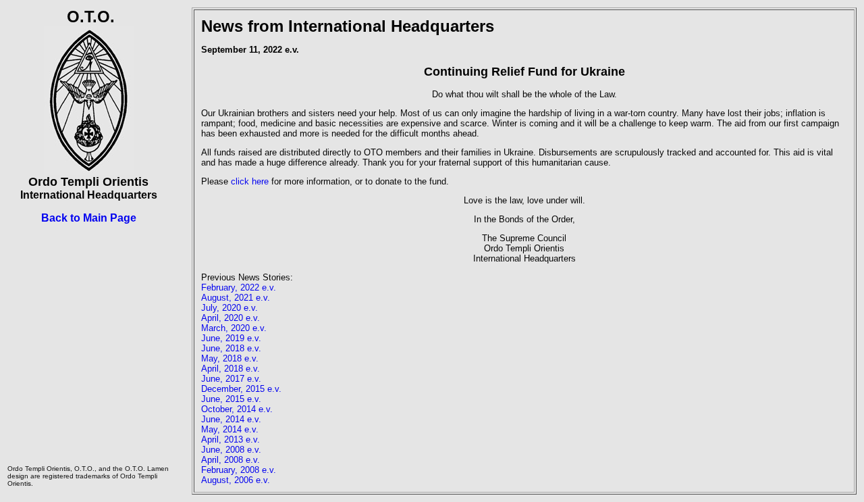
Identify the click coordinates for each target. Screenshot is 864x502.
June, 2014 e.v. (231, 419)
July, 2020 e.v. (229, 308)
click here (250, 181)
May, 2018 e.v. (230, 358)
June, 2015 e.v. (231, 399)
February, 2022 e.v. (238, 287)
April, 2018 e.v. (230, 368)
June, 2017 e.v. (231, 379)
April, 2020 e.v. (230, 318)
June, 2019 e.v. (231, 338)
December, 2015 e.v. (241, 389)
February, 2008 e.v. (238, 470)
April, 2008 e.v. (230, 460)
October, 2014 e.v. (237, 409)
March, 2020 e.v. (234, 328)
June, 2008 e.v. (231, 450)
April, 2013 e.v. (230, 439)
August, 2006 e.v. (235, 480)
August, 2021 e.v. (235, 298)
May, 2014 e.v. (230, 429)
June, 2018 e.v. (231, 348)
